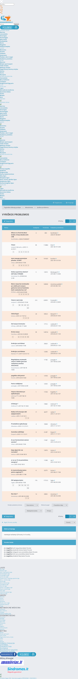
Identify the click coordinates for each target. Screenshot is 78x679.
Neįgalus (2, 626)
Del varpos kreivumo (18, 324)
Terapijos (2, 612)
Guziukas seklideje (17, 432)
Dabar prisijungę (9, 529)
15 (22, 485)
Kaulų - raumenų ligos (5, 580)
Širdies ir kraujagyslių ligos (6, 587)
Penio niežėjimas (16, 384)
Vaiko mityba (3, 635)
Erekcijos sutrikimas (18, 351)
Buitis (1, 624)
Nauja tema (9, 221)
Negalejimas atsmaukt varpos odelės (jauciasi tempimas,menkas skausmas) (19, 362)
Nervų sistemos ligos (4, 583)
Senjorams (2, 601)
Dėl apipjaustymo (17, 480)
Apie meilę (2, 621)
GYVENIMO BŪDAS (4, 30)
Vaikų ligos (2, 590)
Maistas (1, 632)
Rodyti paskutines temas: (21, 505)
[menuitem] (70, 202)
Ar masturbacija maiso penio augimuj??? (18, 471)
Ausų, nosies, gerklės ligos (6, 572)
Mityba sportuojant (4, 634)
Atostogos (2, 618)
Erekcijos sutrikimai (18, 343)
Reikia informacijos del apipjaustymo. (19, 413)
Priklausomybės (3, 627)
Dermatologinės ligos (5, 573)
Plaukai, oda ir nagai (5, 603)
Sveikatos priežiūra (4, 604)
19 (22, 305)
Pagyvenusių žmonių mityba (6, 637)
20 (25, 305)
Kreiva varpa (15, 332)
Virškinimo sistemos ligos (6, 592)
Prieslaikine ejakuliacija (19, 424)
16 (25, 485)
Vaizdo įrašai (3, 86)
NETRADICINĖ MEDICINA (6, 76)
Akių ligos (2, 569)
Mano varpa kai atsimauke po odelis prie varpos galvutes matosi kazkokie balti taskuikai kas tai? (20, 287)
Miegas (1, 606)
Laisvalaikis (2, 617)
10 (28, 337)
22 (28, 308)
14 (19, 485)
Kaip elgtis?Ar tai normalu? (17, 451)
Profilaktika (2, 623)
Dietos (1, 638)
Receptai (2, 641)
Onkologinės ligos (4, 584)
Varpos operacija (17, 300)
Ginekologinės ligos (4, 575)
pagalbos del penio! (18, 375)
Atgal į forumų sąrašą (10, 522)
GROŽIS (2, 48)
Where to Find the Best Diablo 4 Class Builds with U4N (19, 235)
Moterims (2, 597)
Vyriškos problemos (43, 207)
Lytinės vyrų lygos (4, 577)
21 (28, 305)
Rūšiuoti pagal (52, 505)
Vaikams (2, 600)
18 (19, 305)
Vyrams (1, 598)
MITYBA (1, 60)
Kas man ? (14, 494)
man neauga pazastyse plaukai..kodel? (19, 259)
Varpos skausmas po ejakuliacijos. (18, 393)
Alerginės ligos (3, 570)
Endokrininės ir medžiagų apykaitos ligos (9, 578)
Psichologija (2, 620)
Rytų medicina (3, 610)
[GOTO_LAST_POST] (57, 233)
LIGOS (1, 85)
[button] (74, 221)
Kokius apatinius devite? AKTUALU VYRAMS (19, 273)
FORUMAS (2, 99)
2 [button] (70, 221)
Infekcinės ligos (3, 593)
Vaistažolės (2, 609)
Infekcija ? (14, 404)
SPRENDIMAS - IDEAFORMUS (29, 678)
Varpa (13, 245)
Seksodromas (29, 207)
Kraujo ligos (2, 581)
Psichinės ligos (3, 586)
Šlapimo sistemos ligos (5, 589)
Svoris (1, 640)
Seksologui (15, 314)
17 (28, 485)
